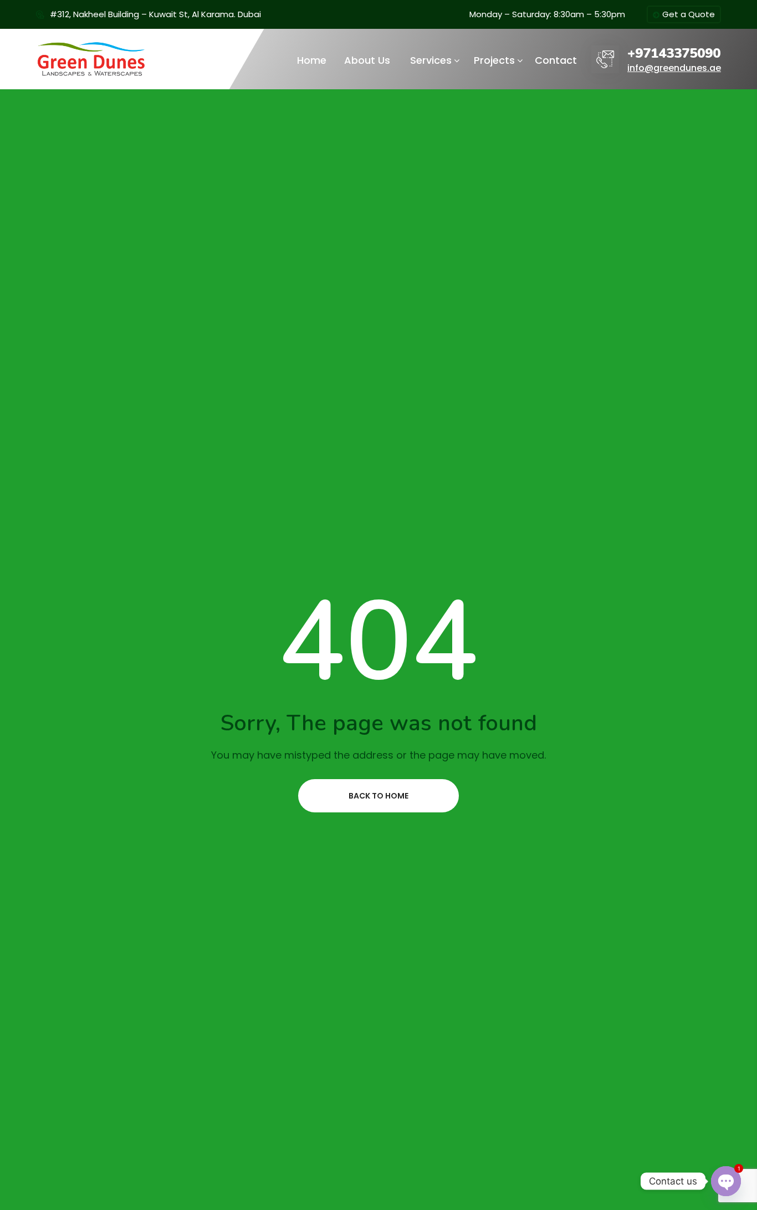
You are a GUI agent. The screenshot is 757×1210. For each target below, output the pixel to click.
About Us (367, 60)
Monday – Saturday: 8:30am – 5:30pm (547, 14)
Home (311, 60)
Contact (556, 60)
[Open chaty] (726, 1181)
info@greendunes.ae (674, 68)
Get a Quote (688, 14)
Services (431, 60)
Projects (494, 60)
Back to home (378, 795)
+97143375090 (673, 53)
